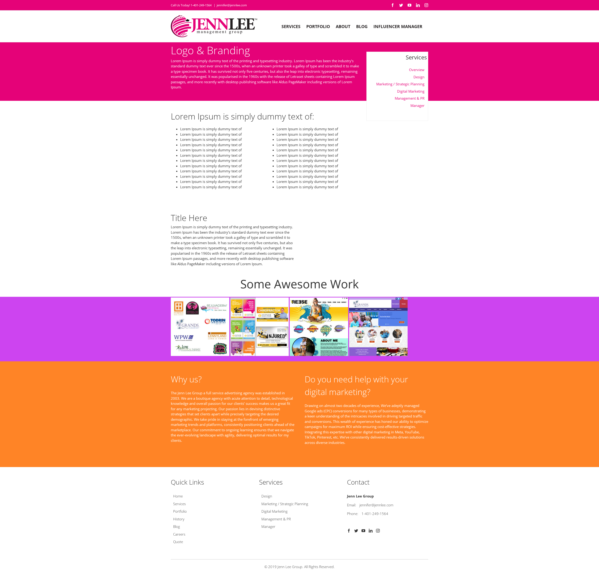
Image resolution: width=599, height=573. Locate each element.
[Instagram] (378, 531)
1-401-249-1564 (375, 513)
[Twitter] (356, 531)
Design (418, 77)
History (178, 519)
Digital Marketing (410, 91)
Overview (416, 69)
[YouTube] (363, 531)
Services (179, 503)
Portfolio (180, 511)
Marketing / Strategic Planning (400, 84)
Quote (178, 541)
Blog (176, 526)
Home (178, 496)
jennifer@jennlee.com (232, 5)
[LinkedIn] (371, 531)
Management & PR (409, 98)
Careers (179, 534)
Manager (417, 105)
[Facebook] (349, 531)
